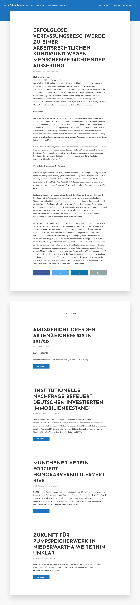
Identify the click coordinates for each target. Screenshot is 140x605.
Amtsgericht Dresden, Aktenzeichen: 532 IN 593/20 (65, 336)
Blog (99, 5)
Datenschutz (127, 5)
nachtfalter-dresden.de (16, 6)
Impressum (116, 5)
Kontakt (107, 5)
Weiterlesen (41, 366)
